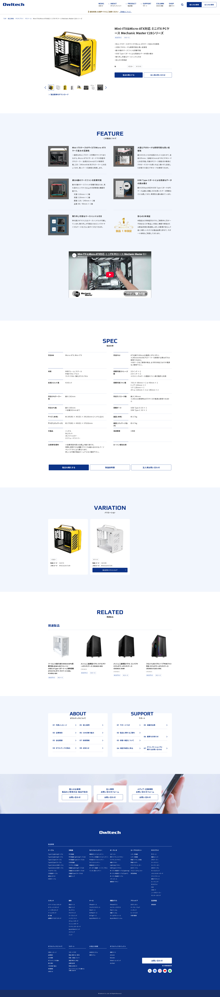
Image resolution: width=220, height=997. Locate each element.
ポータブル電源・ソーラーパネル (98, 868)
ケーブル (51, 850)
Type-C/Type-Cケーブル (55, 859)
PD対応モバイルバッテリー (96, 859)
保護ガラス (113, 900)
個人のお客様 (194, 5)
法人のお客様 (209, 5)
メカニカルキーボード (157, 873)
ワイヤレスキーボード (75, 926)
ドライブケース (155, 876)
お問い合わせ (75, 797)
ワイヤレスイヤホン (115, 859)
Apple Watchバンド (74, 929)
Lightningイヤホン (115, 865)
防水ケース (72, 904)
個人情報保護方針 (167, 965)
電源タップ (72, 876)
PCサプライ (118, 37)
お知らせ (50, 971)
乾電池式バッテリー (94, 865)
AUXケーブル (134, 868)
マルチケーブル (52, 870)
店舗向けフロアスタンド (54, 918)
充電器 (71, 850)
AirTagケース (93, 915)
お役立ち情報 (93, 946)
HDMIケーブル (52, 879)
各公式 (110, 570)
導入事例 (50, 963)
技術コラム (92, 955)
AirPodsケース (93, 913)
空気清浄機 (134, 873)
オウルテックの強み (53, 960)
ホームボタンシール (115, 915)
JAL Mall (112, 963)
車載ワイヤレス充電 (136, 859)
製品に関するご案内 (74, 955)
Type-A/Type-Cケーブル (55, 862)
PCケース (127, 37)
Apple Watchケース (94, 918)
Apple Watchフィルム (116, 918)
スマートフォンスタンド (54, 904)
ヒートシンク (154, 881)
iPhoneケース (93, 904)
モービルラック (155, 870)
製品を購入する (128, 75)
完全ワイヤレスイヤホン (116, 857)
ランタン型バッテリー (95, 870)
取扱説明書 (110, 467)
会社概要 (50, 958)
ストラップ (72, 932)
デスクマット (72, 913)
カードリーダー (155, 865)
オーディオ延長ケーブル (116, 876)
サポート (71, 946)
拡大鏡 (50, 915)
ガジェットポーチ (73, 921)
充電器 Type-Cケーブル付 (76, 873)
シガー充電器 (134, 854)
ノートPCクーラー (156, 892)
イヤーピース (113, 879)
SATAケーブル (155, 868)
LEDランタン (134, 904)
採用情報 (50, 969)
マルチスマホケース (94, 907)
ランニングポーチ (73, 924)
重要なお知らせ (73, 966)
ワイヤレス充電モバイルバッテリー (99, 857)
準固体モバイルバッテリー (96, 854)
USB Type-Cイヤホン (116, 868)
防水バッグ (72, 907)
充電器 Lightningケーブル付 (76, 868)
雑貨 (70, 900)
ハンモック (134, 910)
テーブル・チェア (135, 907)
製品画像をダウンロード (60, 94)
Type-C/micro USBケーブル (55, 865)
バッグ (70, 935)
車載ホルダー (134, 862)
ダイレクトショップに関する (76, 969)
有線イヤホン (113, 862)
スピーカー (113, 854)
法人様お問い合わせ (157, 75)
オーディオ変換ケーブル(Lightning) (119, 870)
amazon (112, 955)
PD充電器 (71, 854)
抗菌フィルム (113, 913)
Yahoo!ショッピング (115, 960)
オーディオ (113, 850)
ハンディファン (73, 918)
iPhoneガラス (114, 904)
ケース (91, 900)
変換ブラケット (155, 879)
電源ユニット (154, 857)
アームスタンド (52, 913)
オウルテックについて (55, 946)
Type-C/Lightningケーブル (55, 854)
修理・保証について (74, 958)
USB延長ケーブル (53, 873)
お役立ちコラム (93, 952)
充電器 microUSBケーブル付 (76, 870)
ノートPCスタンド (53, 910)
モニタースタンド (156, 895)
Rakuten (112, 958)
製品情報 (51, 844)
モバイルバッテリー (95, 850)
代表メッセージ (52, 952)
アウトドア (134, 900)
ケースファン (154, 862)
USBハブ (153, 890)
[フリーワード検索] (182, 4)
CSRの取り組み (52, 966)
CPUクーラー (155, 859)
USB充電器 (72, 862)
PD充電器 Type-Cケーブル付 (76, 859)
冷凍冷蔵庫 (134, 915)
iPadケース (92, 910)
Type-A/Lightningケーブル (55, 857)
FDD (152, 887)
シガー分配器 (134, 857)
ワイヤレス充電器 (73, 865)
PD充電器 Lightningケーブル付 (77, 857)
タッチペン (72, 910)
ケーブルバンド (73, 915)
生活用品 (154, 900)
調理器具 (153, 904)
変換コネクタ (51, 876)
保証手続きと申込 (73, 960)
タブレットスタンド (53, 907)
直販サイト (113, 952)
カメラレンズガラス (115, 907)
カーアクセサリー (136, 850)
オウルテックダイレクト (118, 946)
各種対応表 (72, 963)
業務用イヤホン (114, 881)
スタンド (51, 900)
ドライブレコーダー (136, 865)
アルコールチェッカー (137, 870)
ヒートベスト (134, 913)
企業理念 (50, 955)
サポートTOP (72, 952)
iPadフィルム (113, 910)
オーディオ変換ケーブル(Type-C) (119, 873)
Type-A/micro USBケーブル (55, 868)
